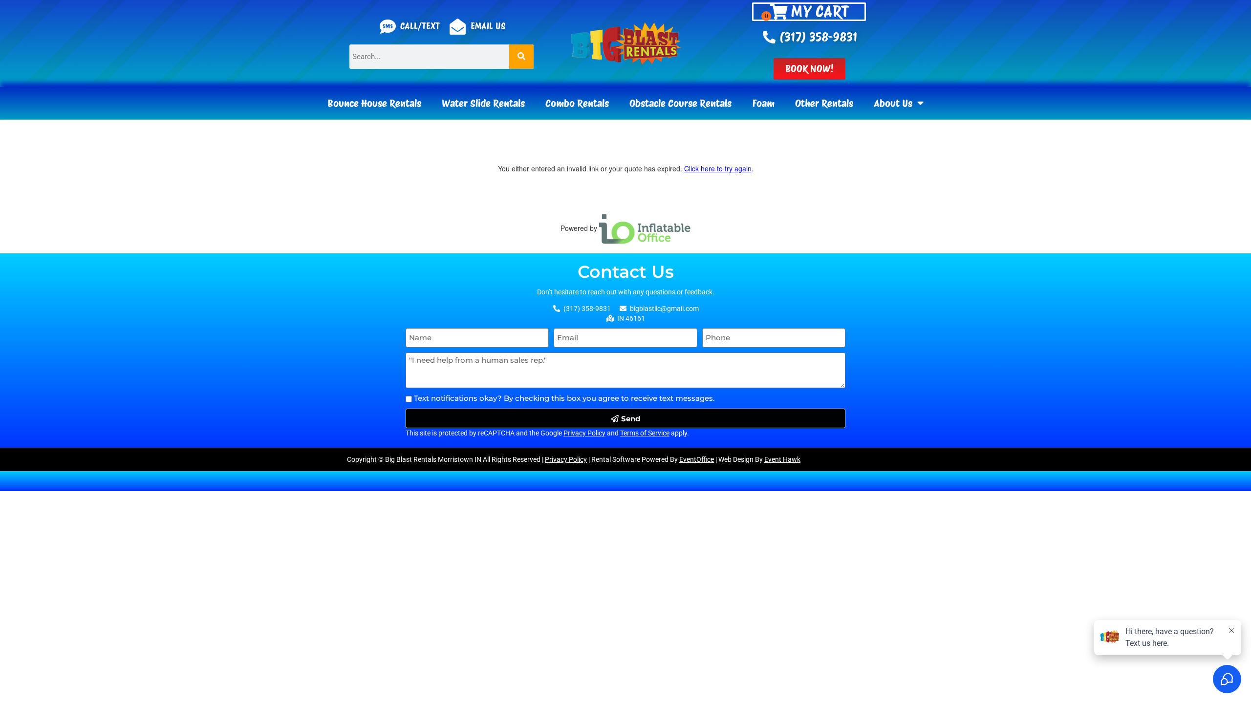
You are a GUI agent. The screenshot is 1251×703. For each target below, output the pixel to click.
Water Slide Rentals (483, 103)
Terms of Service (644, 433)
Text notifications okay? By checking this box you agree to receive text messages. (564, 398)
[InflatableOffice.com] (645, 228)
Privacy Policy (584, 433)
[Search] (521, 56)
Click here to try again (718, 168)
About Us (893, 103)
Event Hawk (782, 459)
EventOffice (696, 459)
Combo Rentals (577, 103)
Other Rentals (824, 103)
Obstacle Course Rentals (680, 103)
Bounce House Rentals (374, 103)
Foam (763, 103)
